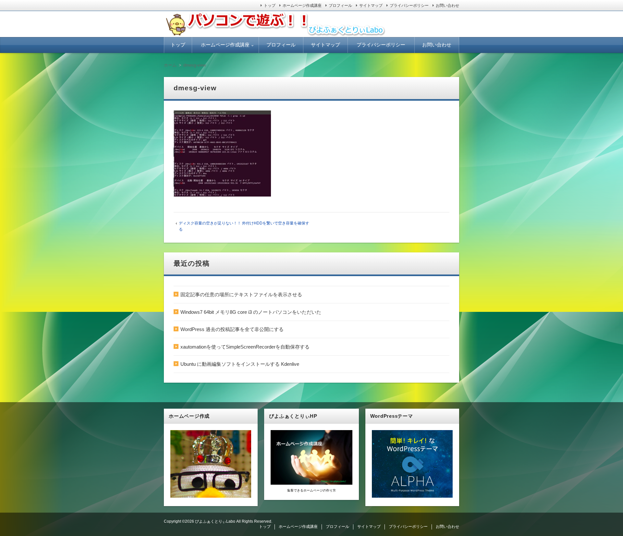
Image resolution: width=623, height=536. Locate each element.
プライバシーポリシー (409, 5)
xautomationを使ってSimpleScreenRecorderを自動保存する (245, 347)
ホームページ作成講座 (302, 5)
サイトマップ (371, 5)
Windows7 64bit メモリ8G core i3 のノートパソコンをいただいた (250, 312)
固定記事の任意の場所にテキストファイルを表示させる (241, 294)
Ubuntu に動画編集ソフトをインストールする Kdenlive (239, 364)
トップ (269, 5)
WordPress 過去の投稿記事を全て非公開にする (232, 329)
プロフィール (340, 5)
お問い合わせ (447, 5)
